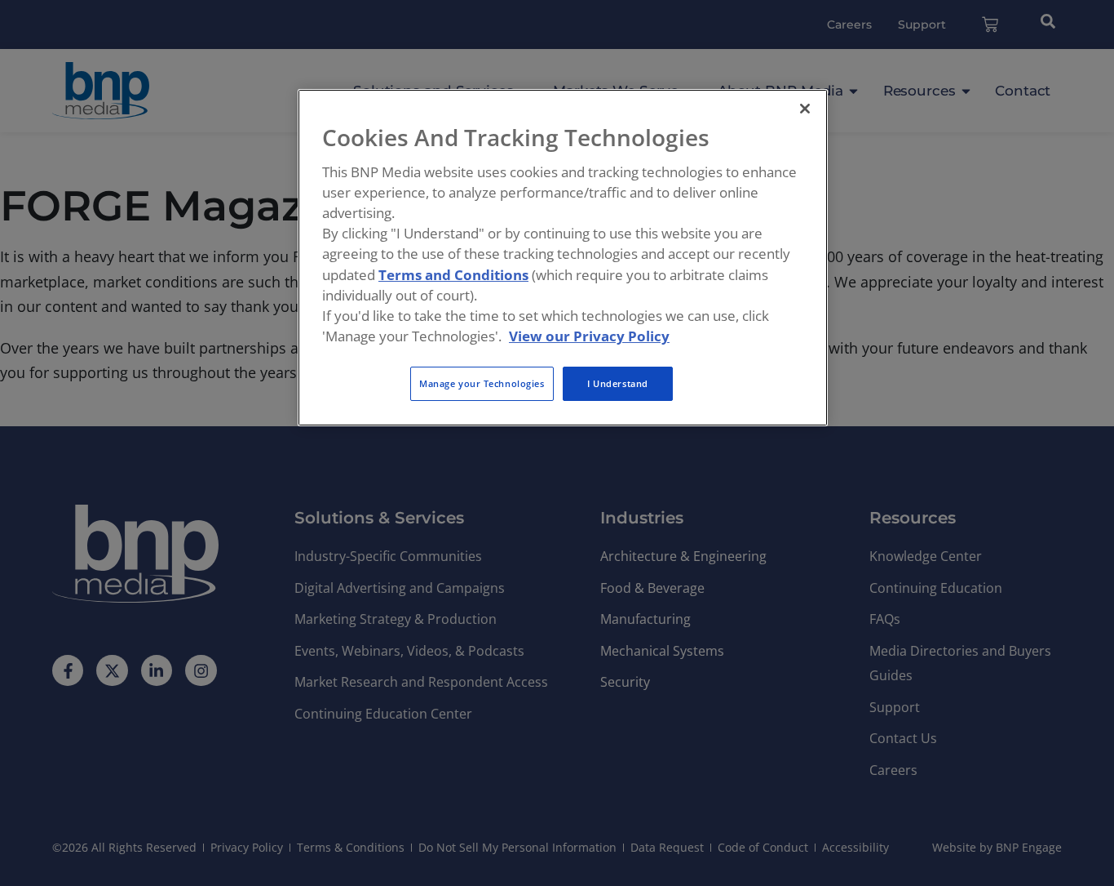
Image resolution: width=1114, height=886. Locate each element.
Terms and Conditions (453, 274)
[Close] (805, 109)
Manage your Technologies (482, 383)
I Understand (617, 383)
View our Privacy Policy (589, 336)
